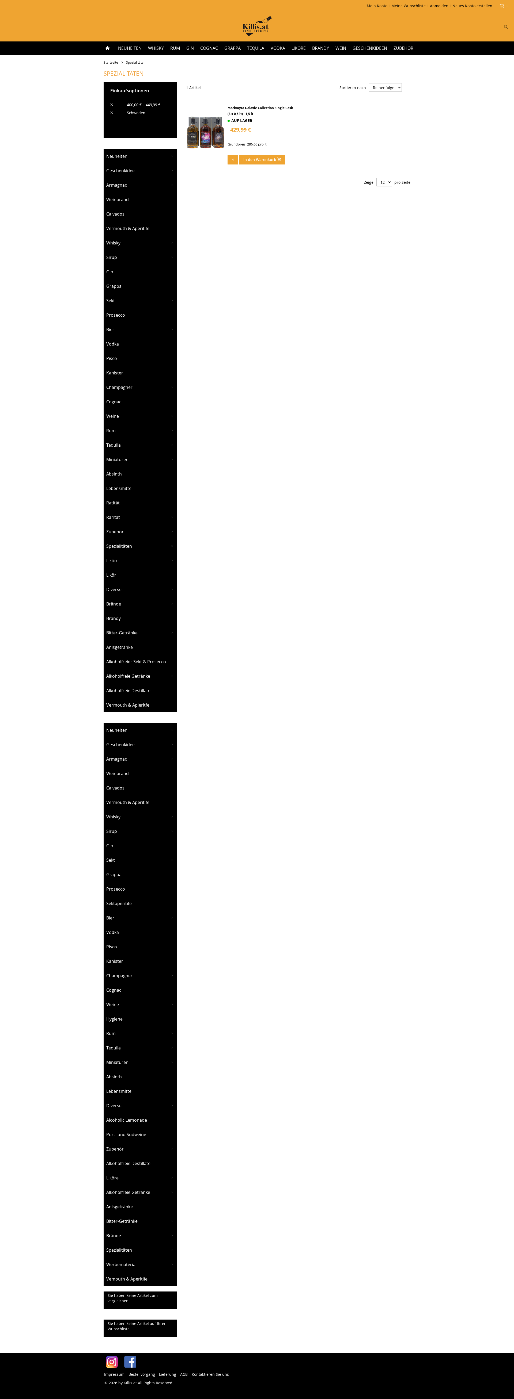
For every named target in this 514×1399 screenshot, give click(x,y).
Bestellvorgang (141, 1374)
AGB (184, 1374)
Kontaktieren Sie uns (210, 1374)
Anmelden (439, 5)
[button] (231, 150)
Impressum (114, 1374)
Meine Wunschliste (408, 5)
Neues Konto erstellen (472, 5)
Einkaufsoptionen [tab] (129, 90)
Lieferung (167, 1374)
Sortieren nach (352, 87)
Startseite (111, 62)
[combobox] (470, 27)
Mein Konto (377, 5)
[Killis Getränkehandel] (257, 27)
